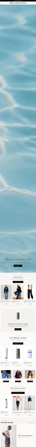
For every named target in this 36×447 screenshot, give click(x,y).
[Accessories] (30, 374)
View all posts (31, 422)
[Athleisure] (18, 374)
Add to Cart (6, 365)
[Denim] (6, 374)
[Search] (4, 3)
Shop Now (18, 329)
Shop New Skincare (18, 343)
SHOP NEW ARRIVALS (17, 140)
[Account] (32, 3)
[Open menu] (2, 3)
